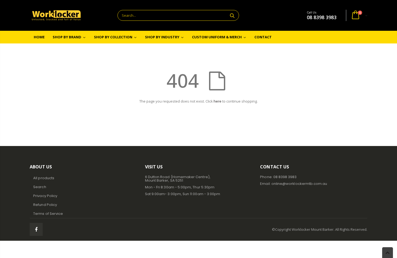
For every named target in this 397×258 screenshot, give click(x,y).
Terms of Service (48, 213)
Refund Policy (45, 204)
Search (232, 15)
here (217, 101)
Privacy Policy (45, 195)
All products (43, 178)
